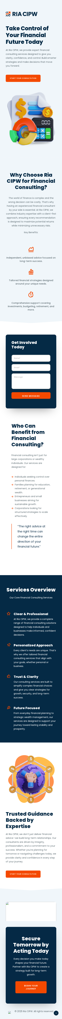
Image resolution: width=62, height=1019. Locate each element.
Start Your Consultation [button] (23, 78)
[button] (31, 914)
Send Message (31, 396)
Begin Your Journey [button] (31, 987)
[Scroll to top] (56, 1013)
